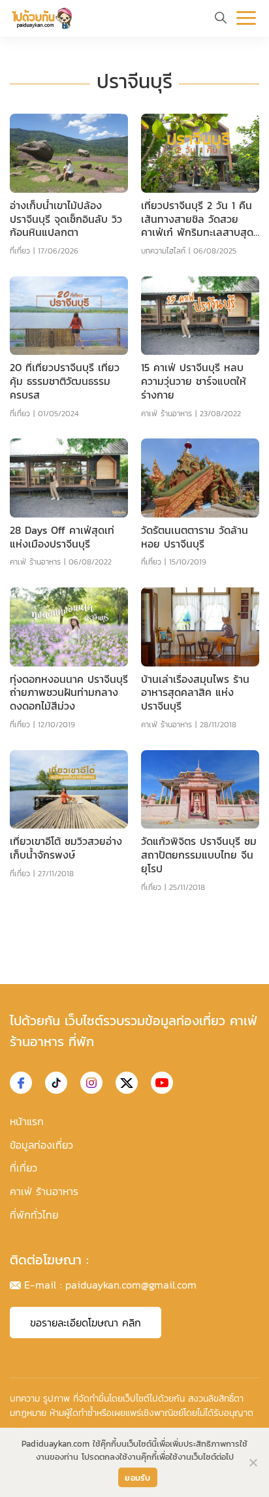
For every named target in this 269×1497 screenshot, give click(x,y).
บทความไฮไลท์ (163, 251)
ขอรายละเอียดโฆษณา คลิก (85, 1322)
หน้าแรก (27, 1121)
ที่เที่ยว (20, 251)
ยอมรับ (137, 1478)
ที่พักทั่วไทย (34, 1215)
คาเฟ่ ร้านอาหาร (166, 413)
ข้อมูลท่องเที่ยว (41, 1145)
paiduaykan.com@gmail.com (131, 1284)
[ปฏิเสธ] (252, 1462)
